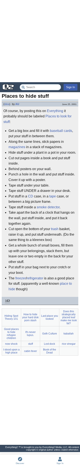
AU (17, 104)
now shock (11, 343)
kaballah (69, 333)
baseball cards (61, 131)
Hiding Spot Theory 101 (11, 317)
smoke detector (48, 207)
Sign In (70, 87)
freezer (20, 278)
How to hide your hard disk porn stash (30, 317)
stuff (30, 343)
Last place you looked (49, 317)
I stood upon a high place (11, 351)
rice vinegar (69, 343)
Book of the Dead (49, 351)
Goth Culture (49, 333)
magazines (17, 147)
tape (52, 196)
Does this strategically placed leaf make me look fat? (69, 317)
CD (30, 196)
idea (6, 104)
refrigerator (35, 278)
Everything (55, 111)
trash (54, 229)
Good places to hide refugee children (11, 334)
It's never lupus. (30, 334)
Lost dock (49, 343)
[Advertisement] (40, 41)
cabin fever (30, 351)
